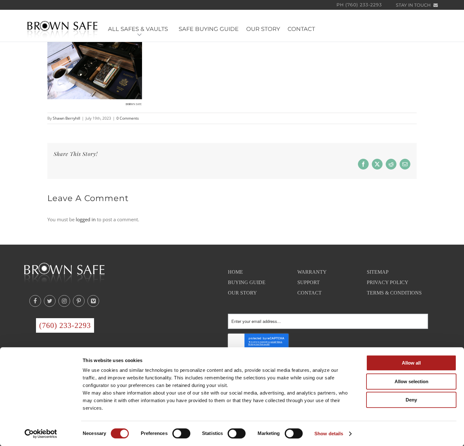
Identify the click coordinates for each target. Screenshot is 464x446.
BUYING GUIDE (246, 282)
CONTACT (301, 29)
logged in (86, 219)
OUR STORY (263, 29)
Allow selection (411, 381)
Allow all (411, 363)
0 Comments (127, 118)
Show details (328, 433)
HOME (235, 272)
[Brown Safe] (62, 29)
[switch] (181, 433)
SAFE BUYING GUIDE (209, 29)
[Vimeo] (93, 301)
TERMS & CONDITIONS (394, 292)
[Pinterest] (79, 301)
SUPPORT (308, 282)
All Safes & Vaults (139, 29)
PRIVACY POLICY (387, 282)
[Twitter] (50, 301)
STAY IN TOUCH (414, 5)
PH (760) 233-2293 (359, 5)
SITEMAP (378, 272)
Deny (411, 399)
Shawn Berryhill (66, 118)
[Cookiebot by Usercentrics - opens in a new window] (40, 433)
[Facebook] (35, 301)
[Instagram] (64, 301)
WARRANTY (312, 272)
